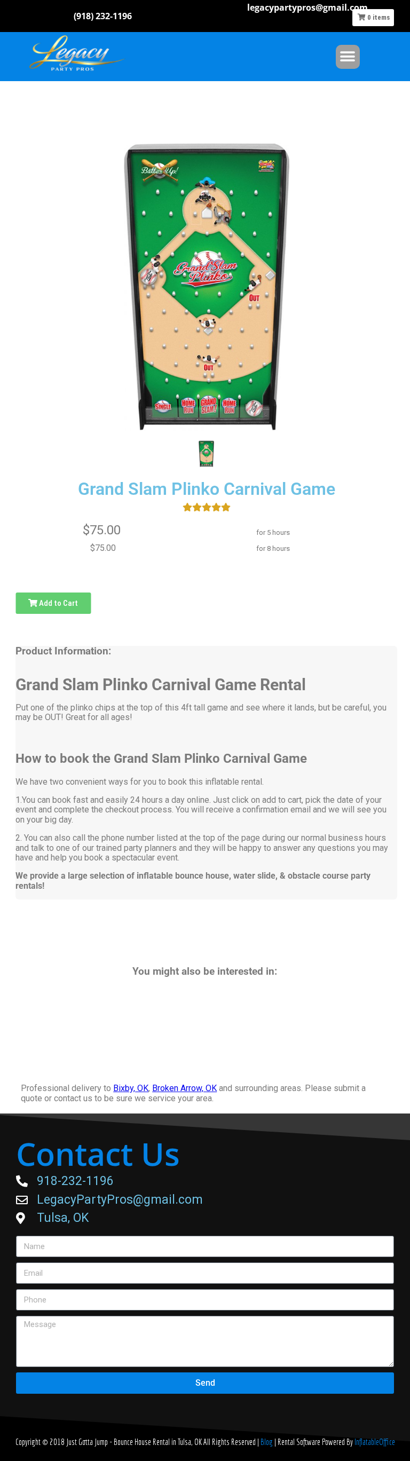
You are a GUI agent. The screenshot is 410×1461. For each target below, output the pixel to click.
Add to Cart (57, 603)
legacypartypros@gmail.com (307, 7)
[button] (348, 57)
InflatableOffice (374, 1442)
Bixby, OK (130, 1088)
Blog (267, 1442)
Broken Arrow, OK (184, 1088)
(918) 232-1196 (103, 16)
